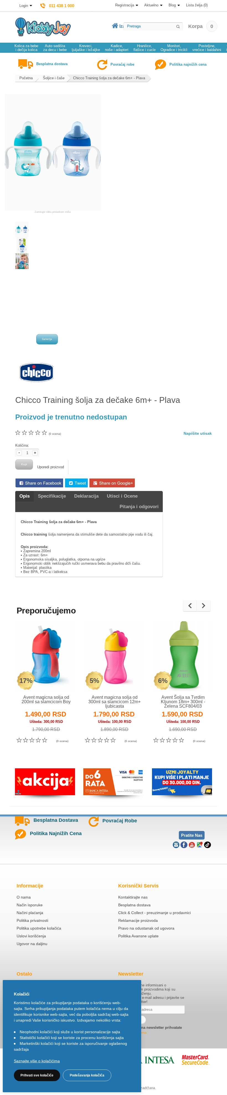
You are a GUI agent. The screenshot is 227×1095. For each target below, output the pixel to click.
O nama (24, 897)
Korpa (200, 26)
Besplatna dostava (134, 905)
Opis (24, 496)
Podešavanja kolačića (87, 1075)
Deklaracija (86, 496)
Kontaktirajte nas (133, 897)
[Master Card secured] (196, 1060)
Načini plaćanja (30, 912)
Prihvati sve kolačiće (36, 1075)
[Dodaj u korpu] (58, 679)
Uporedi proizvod (50, 467)
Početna (26, 78)
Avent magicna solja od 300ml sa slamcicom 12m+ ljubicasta (114, 701)
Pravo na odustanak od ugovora (146, 928)
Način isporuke (30, 905)
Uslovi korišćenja (31, 936)
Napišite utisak (198, 433)
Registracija (124, 5)
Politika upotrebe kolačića (39, 928)
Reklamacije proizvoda (138, 920)
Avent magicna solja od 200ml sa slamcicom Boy (46, 699)
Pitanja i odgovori (139, 506)
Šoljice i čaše (54, 78)
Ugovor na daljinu (32, 944)
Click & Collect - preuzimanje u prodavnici (154, 912)
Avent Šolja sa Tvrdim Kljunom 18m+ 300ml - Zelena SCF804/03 (183, 701)
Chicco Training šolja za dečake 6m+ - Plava (109, 78)
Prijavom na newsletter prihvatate (153, 1027)
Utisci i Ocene (122, 496)
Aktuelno (151, 5)
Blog (172, 5)
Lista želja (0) (197, 5)
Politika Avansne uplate (138, 936)
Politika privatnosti (32, 920)
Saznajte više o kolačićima (37, 1061)
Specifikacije (52, 496)
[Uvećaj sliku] (34, 680)
